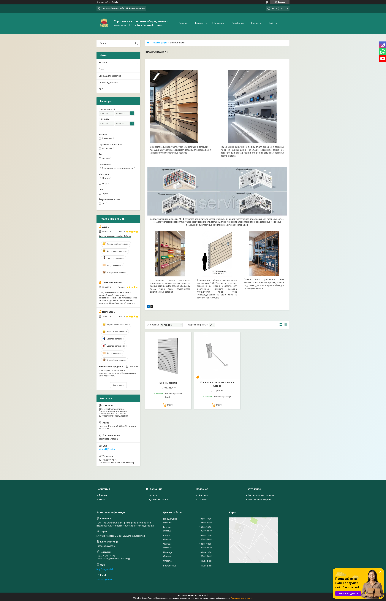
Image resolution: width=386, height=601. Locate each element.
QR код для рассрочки (110, 76)
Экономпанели (168, 382)
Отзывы (203, 499)
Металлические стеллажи (261, 495)
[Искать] (136, 43)
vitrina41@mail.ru (107, 449)
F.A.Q (101, 89)
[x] (151, 307)
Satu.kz (206, 595)
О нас (101, 69)
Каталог (199, 23)
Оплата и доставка (108, 82)
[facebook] (148, 307)
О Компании (218, 23)
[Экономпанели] (168, 355)
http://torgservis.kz (105, 569)
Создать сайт (103, 2)
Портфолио (238, 23)
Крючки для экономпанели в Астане (217, 384)
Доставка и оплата (158, 499)
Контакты (256, 23)
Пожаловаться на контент (242, 598)
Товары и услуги (159, 42)
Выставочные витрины (259, 499)
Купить (170, 405)
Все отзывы (118, 385)
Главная (183, 23)
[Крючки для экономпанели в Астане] (217, 355)
